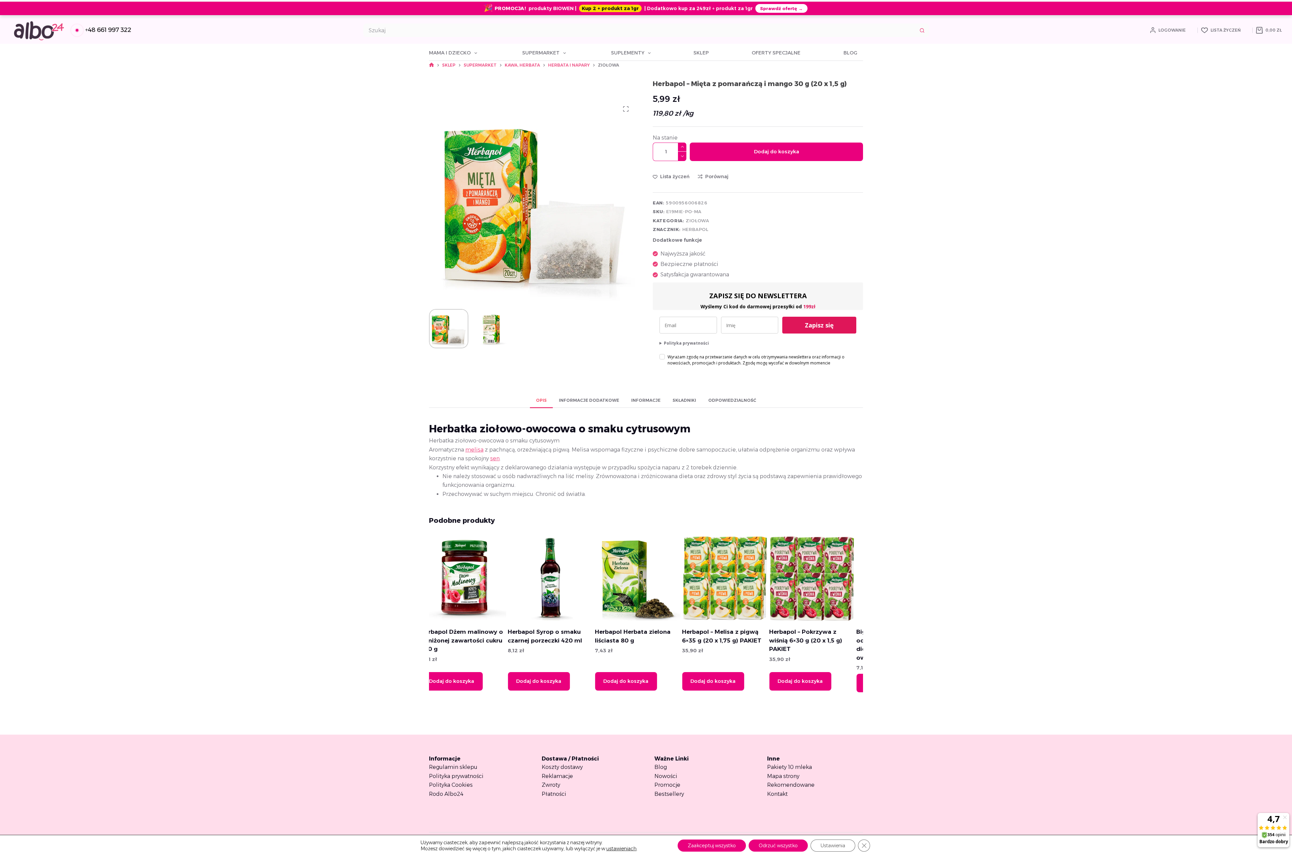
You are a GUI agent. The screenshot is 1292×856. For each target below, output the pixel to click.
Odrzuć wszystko (778, 846)
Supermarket (541, 53)
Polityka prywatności (686, 343)
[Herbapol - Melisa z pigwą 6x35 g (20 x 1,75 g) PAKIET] (650, 578)
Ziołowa (697, 220)
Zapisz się (819, 325)
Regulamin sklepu (453, 767)
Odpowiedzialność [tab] (732, 400)
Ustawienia (833, 846)
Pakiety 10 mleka (789, 767)
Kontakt (777, 794)
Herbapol (695, 229)
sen (495, 458)
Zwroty (551, 785)
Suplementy (627, 53)
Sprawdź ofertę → (781, 8)
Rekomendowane (791, 785)
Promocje (667, 785)
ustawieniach (621, 849)
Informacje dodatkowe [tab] (589, 400)
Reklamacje (557, 776)
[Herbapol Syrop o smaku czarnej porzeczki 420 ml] (476, 578)
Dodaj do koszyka (776, 151)
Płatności (554, 794)
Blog (850, 53)
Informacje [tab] (645, 400)
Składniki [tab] (684, 400)
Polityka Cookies (451, 785)
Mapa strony (783, 776)
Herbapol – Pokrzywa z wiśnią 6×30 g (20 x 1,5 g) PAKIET (731, 640)
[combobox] (640, 30)
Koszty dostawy (562, 767)
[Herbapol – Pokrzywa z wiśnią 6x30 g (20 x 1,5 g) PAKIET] (737, 578)
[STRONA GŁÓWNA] (431, 65)
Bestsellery (669, 794)
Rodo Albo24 (446, 794)
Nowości (665, 776)
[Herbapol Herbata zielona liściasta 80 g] (563, 578)
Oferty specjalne (776, 53)
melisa (474, 449)
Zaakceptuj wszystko (712, 846)
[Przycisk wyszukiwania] (922, 30)
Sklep (701, 53)
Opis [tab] (541, 400)
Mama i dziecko (450, 53)
